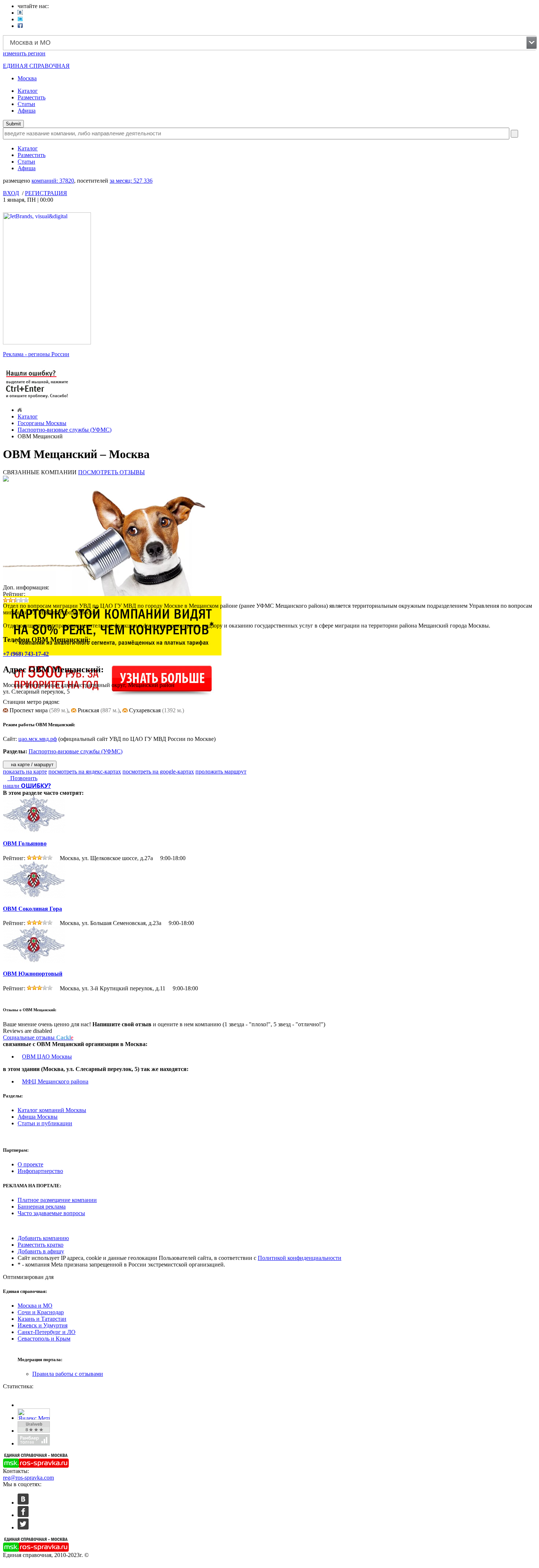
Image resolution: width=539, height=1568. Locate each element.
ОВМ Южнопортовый (32, 974)
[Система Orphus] (37, 399)
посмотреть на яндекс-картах (84, 771)
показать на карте (25, 771)
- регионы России (36, 354)
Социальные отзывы (38, 1037)
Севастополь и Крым (44, 1338)
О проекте (30, 1164)
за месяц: (131, 181)
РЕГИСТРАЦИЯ (46, 193)
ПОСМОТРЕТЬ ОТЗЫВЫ (111, 472)
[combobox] (270, 42)
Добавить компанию (43, 1238)
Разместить (31, 97)
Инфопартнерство (40, 1171)
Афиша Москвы (38, 1117)
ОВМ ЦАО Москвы (47, 1056)
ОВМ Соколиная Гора (32, 909)
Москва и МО (35, 1305)
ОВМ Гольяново (25, 843)
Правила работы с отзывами (67, 1374)
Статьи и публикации (45, 1123)
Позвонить (22, 778)
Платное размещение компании (57, 1200)
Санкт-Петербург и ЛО (47, 1332)
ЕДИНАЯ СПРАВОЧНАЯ (36, 66)
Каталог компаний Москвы (52, 1110)
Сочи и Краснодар (41, 1312)
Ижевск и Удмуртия (42, 1325)
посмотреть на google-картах (158, 771)
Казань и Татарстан (42, 1319)
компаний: (53, 181)
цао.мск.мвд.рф (37, 739)
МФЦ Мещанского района (55, 1081)
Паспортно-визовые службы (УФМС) (64, 430)
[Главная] (20, 410)
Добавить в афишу (41, 1251)
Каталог (28, 91)
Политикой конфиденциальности (299, 1258)
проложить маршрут (220, 771)
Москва (27, 78)
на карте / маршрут (32, 764)
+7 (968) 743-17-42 (26, 654)
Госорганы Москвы (42, 423)
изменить (24, 53)
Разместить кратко (40, 1245)
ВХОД (11, 193)
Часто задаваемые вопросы (51, 1213)
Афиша (27, 110)
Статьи (26, 104)
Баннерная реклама (42, 1206)
